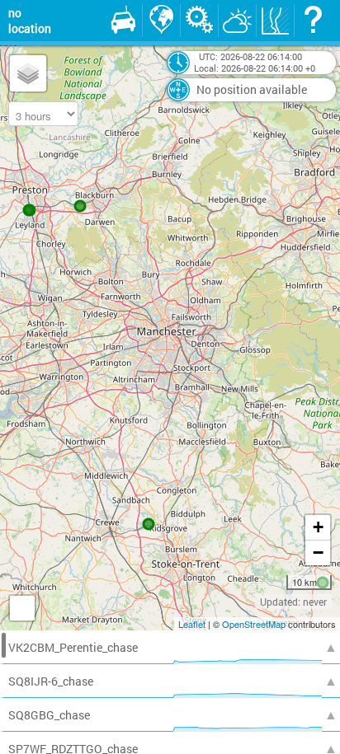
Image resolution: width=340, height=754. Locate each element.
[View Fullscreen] (22, 608)
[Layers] (28, 73)
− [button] (318, 552)
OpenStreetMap (254, 623)
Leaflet (191, 623)
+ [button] (318, 527)
